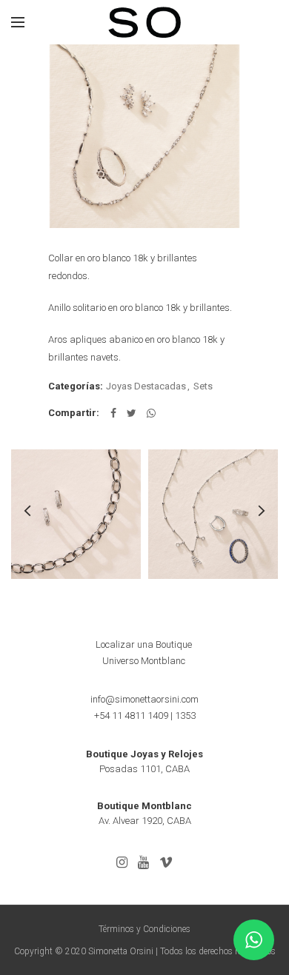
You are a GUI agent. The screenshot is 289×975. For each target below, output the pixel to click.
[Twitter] (132, 413)
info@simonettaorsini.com (144, 699)
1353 (185, 715)
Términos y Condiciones (144, 929)
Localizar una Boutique (144, 644)
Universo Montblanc (143, 660)
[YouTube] (143, 862)
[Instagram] (122, 862)
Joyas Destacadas (146, 386)
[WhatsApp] (151, 413)
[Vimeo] (166, 862)
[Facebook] (113, 413)
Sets (203, 386)
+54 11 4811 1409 (131, 715)
